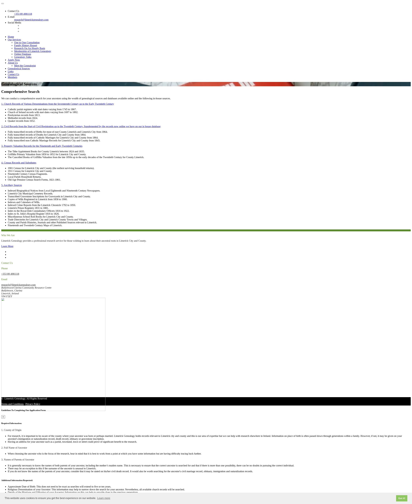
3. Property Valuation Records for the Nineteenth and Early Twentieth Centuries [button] (41, 146)
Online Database (22, 54)
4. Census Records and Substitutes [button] (18, 162)
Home (11, 36)
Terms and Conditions (12, 404)
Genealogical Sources (19, 68)
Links (11, 71)
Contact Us (13, 74)
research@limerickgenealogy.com (31, 19)
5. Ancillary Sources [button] (11, 185)
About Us (13, 62)
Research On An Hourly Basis (29, 48)
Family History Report (25, 45)
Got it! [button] (401, 498)
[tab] (206, 104)
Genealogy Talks (22, 57)
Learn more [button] (103, 498)
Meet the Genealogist (25, 65)
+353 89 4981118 (23, 14)
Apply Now (14, 59)
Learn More (7, 246)
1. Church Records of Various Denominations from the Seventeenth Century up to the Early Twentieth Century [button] (57, 104)
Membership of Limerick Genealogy (32, 51)
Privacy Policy (32, 404)
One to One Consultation (27, 42)
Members (12, 77)
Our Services (14, 39)
